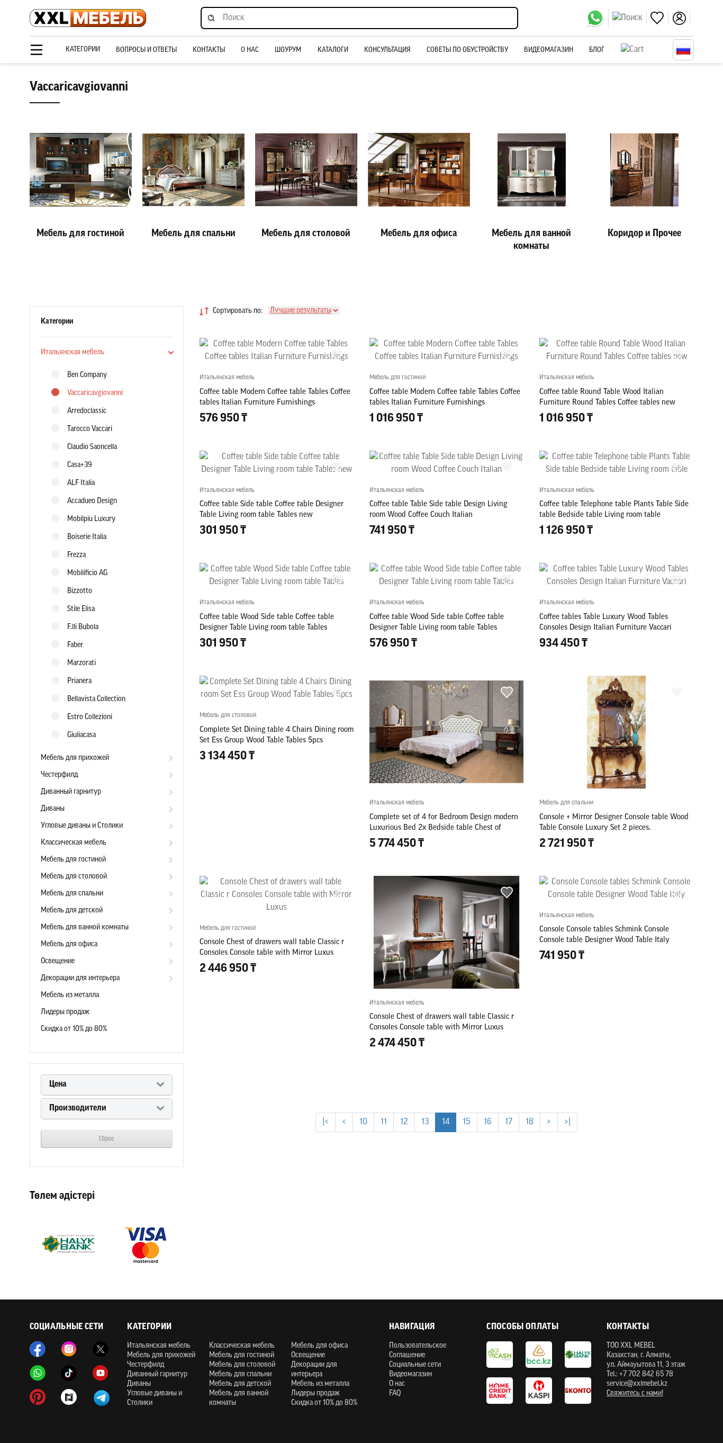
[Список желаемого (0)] (659, 18)
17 (508, 1122)
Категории (83, 49)
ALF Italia (81, 483)
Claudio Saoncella (92, 447)
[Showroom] (69, 1397)
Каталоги (333, 50)
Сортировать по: (238, 311)
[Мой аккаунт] (681, 18)
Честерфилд (59, 775)
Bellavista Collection (96, 699)
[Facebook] (38, 1349)
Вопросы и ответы (146, 50)
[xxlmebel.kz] (88, 18)
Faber (75, 645)
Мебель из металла (70, 995)
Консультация (387, 50)
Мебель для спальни (72, 894)
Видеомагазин (548, 50)
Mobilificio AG (87, 573)
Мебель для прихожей (75, 758)
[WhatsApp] (597, 18)
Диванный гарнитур (71, 792)
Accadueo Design (92, 501)
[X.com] (101, 1349)
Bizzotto (79, 591)
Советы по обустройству (467, 50)
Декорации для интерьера (80, 978)
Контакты (209, 50)
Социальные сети (415, 1365)
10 (363, 1122)
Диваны (53, 809)
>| (567, 1122)
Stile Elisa (81, 609)
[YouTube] (101, 1373)
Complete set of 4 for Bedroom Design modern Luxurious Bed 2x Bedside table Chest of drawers (443, 828)
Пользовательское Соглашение (417, 1350)
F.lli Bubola (82, 627)
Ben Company (87, 375)
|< (325, 1122)
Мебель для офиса (69, 944)
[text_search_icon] (629, 18)
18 (530, 1122)
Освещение (58, 961)
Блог (596, 50)
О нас (250, 50)
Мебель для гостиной (73, 860)
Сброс (106, 1139)
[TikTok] (69, 1373)
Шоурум (288, 50)
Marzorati (81, 663)
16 (488, 1122)
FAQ (395, 1393)
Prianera (79, 681)
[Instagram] (69, 1349)
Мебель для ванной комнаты (85, 927)
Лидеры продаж (65, 1012)
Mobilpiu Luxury (91, 519)
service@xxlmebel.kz (637, 1384)
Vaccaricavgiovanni (95, 393)
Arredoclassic (86, 411)
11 (384, 1122)
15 (467, 1122)
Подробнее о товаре (276, 1090)
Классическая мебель (73, 843)
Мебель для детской (72, 911)
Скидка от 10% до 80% (74, 1029)
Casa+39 (79, 465)
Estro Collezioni (89, 717)
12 (404, 1122)
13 (425, 1122)
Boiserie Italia (86, 537)
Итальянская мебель (72, 352)
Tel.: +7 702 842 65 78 (640, 1374)
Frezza (76, 555)
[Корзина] (644, 49)
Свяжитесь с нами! (635, 1393)
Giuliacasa (81, 735)
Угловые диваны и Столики (82, 826)
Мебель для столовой (74, 877)
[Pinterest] (38, 1397)
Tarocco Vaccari (89, 429)
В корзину (276, 441)
